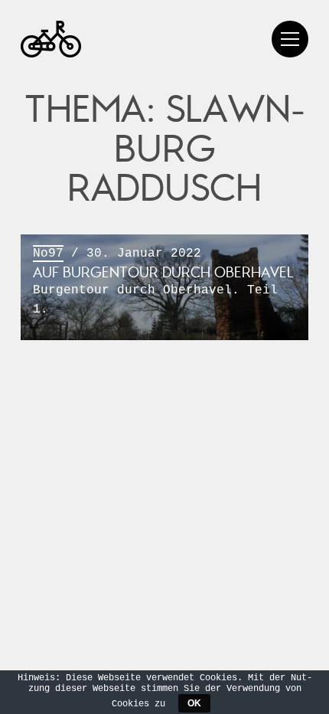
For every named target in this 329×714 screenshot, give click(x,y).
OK (194, 703)
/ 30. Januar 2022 (163, 281)
